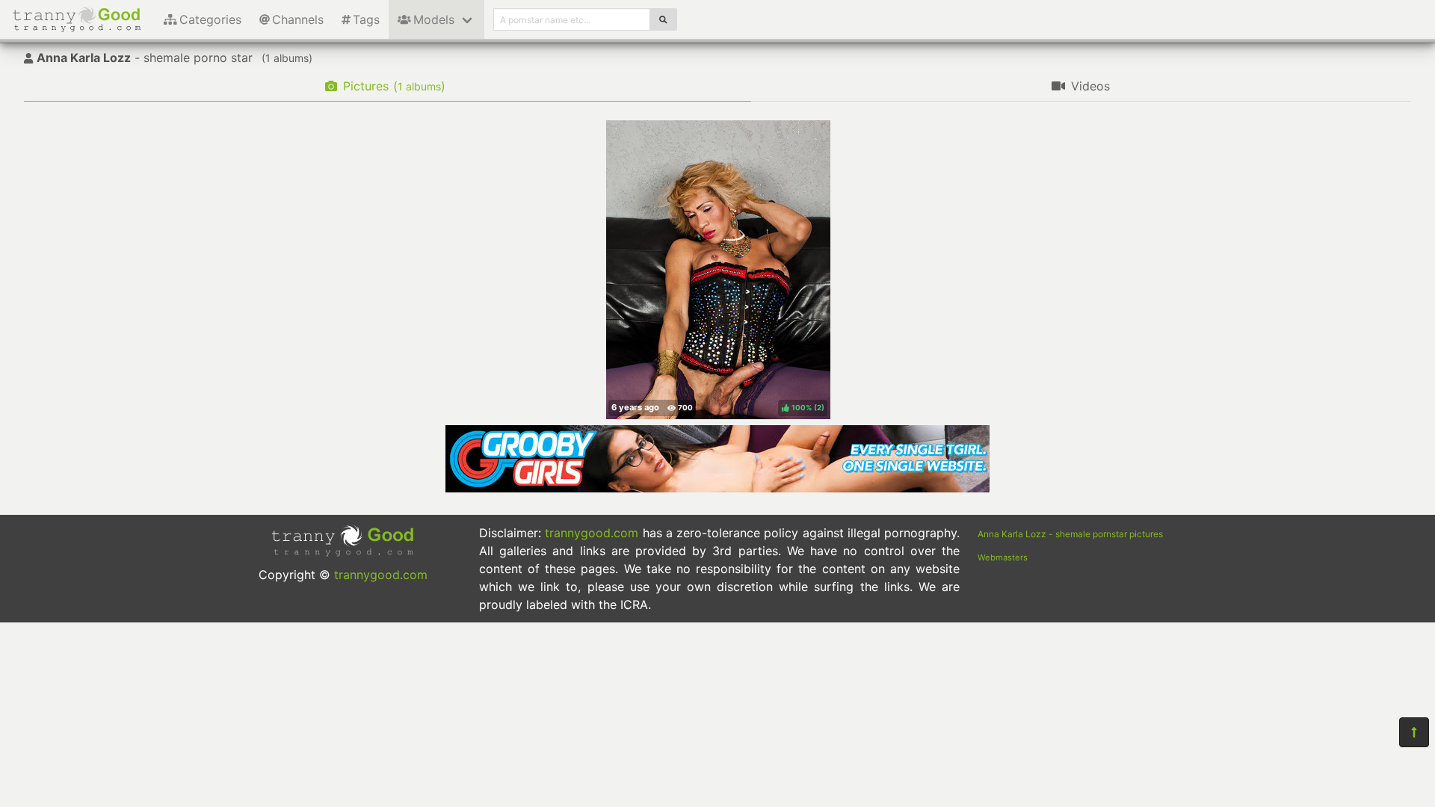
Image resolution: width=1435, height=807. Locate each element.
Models (433, 19)
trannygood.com (381, 574)
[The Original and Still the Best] (717, 487)
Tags (366, 19)
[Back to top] (1414, 732)
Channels (298, 19)
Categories (210, 19)
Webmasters (1003, 557)
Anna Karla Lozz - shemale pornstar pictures (1070, 533)
